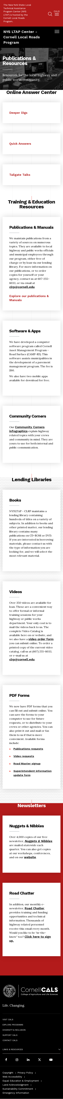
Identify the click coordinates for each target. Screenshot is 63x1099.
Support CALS (10, 1035)
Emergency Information (16, 1092)
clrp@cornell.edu (22, 287)
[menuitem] (57, 13)
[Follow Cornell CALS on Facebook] (6, 1060)
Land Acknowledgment (16, 1084)
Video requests (23, 756)
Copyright (8, 1072)
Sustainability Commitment (18, 1088)
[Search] (50, 14)
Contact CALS (10, 1040)
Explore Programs (13, 1025)
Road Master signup (26, 763)
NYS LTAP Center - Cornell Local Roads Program (21, 37)
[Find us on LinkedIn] (28, 1060)
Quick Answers (20, 143)
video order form (41, 639)
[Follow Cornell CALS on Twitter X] (39, 1060)
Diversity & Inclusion (14, 1030)
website (30, 857)
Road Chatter (34, 908)
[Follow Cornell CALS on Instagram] (17, 1060)
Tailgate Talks (19, 174)
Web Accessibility (12, 1076)
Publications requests (28, 748)
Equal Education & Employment (21, 1080)
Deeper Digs (18, 112)
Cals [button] (57, 11)
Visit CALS (8, 1019)
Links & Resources (13, 1049)
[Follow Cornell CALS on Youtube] (50, 1060)
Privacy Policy (25, 1072)
